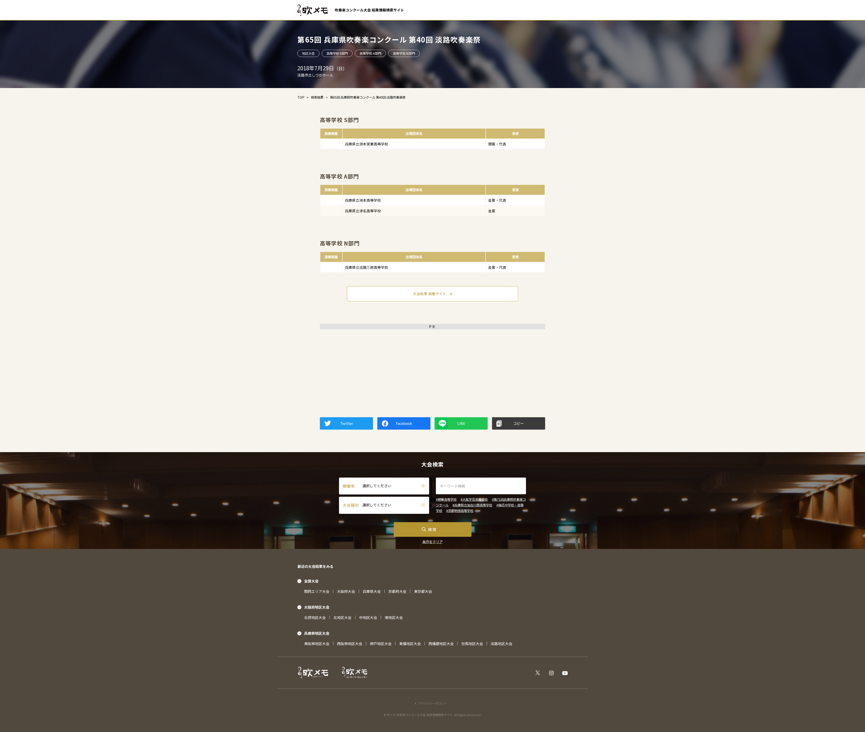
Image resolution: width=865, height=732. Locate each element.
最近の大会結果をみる (315, 566)
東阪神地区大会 (316, 643)
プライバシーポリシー (432, 703)
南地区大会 (394, 617)
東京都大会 (423, 591)
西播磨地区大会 (441, 643)
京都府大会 (397, 591)
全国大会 (311, 581)
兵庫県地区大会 (316, 633)
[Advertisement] (432, 363)
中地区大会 (368, 617)
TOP (300, 97)
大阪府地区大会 (316, 607)
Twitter (346, 423)
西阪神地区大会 (349, 643)
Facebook (404, 423)
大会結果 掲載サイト (429, 293)
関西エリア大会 (316, 591)
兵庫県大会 (372, 591)
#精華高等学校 (446, 499)
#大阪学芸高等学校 (474, 499)
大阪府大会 (346, 591)
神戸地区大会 (381, 643)
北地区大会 (342, 617)
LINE (461, 423)
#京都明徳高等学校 (459, 510)
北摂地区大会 (315, 617)
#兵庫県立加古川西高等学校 (472, 505)
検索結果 (317, 97)
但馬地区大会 (472, 643)
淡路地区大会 (501, 643)
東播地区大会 (410, 643)
